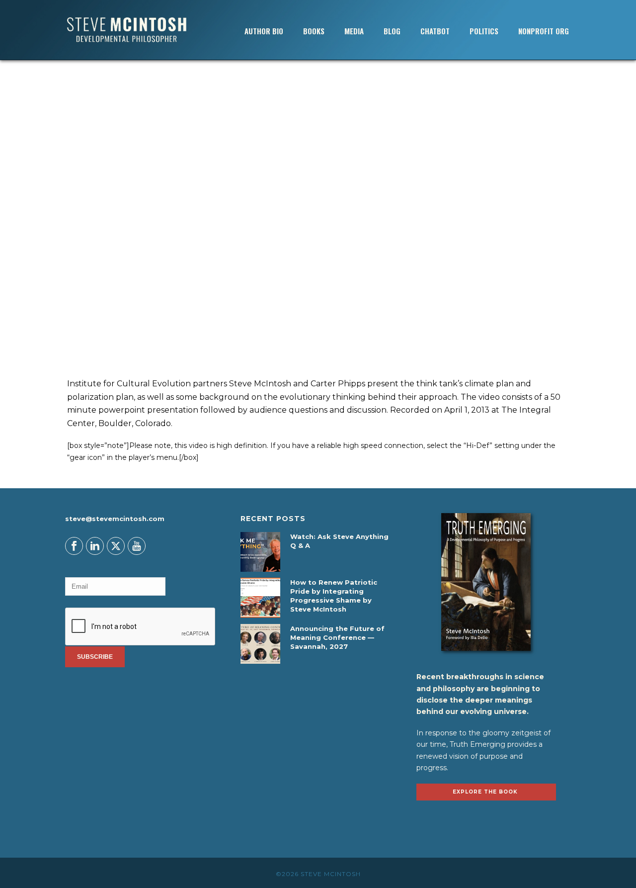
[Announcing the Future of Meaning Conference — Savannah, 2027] (260, 644)
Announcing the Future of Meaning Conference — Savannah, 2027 (337, 637)
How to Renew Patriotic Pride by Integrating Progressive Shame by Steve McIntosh (333, 595)
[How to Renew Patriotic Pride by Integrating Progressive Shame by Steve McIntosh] (260, 598)
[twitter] (116, 546)
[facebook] (74, 546)
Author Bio (263, 30)
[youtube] (137, 546)
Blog (392, 30)
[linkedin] (95, 546)
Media (354, 30)
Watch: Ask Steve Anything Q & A (339, 541)
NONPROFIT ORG (543, 30)
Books (313, 30)
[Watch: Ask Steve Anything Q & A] (260, 552)
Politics (484, 30)
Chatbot (435, 30)
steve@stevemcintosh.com (114, 519)
